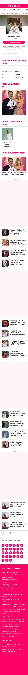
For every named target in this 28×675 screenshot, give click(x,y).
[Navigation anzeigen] (2, 5)
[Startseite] (14, 6)
